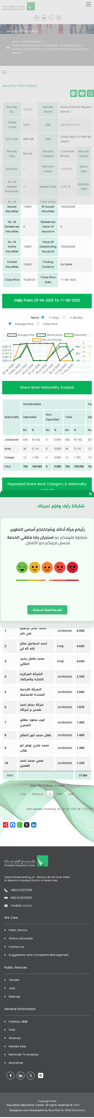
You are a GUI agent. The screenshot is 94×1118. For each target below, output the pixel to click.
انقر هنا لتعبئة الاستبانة (47, 609)
